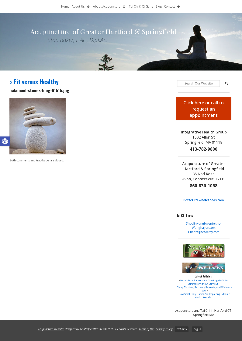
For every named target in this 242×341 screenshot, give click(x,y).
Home (65, 6)
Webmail (181, 329)
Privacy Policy (164, 329)
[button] (5, 141)
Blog (159, 6)
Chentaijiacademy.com (203, 232)
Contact (169, 6)
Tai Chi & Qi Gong (141, 6)
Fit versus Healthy (34, 81)
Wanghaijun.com (204, 228)
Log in (197, 329)
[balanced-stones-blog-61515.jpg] (37, 153)
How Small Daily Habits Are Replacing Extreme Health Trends (204, 295)
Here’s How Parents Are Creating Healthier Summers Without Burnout (204, 282)
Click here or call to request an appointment (204, 108)
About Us (78, 6)
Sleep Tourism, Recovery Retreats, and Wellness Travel (204, 288)
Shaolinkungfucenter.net (203, 223)
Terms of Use (146, 329)
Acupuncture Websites (51, 329)
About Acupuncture (106, 6)
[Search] (226, 83)
